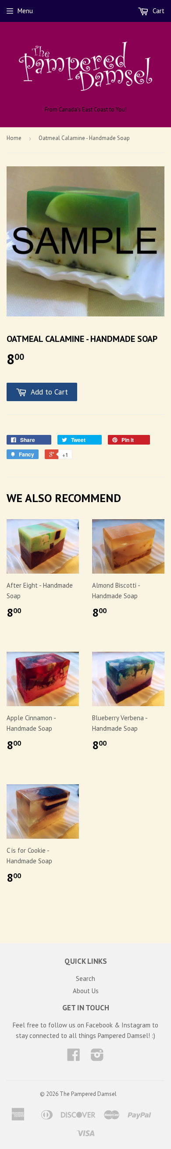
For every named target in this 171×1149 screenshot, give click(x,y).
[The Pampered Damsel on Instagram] (97, 1057)
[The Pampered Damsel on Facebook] (73, 1057)
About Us (86, 991)
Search (85, 978)
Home (14, 138)
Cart (157, 11)
